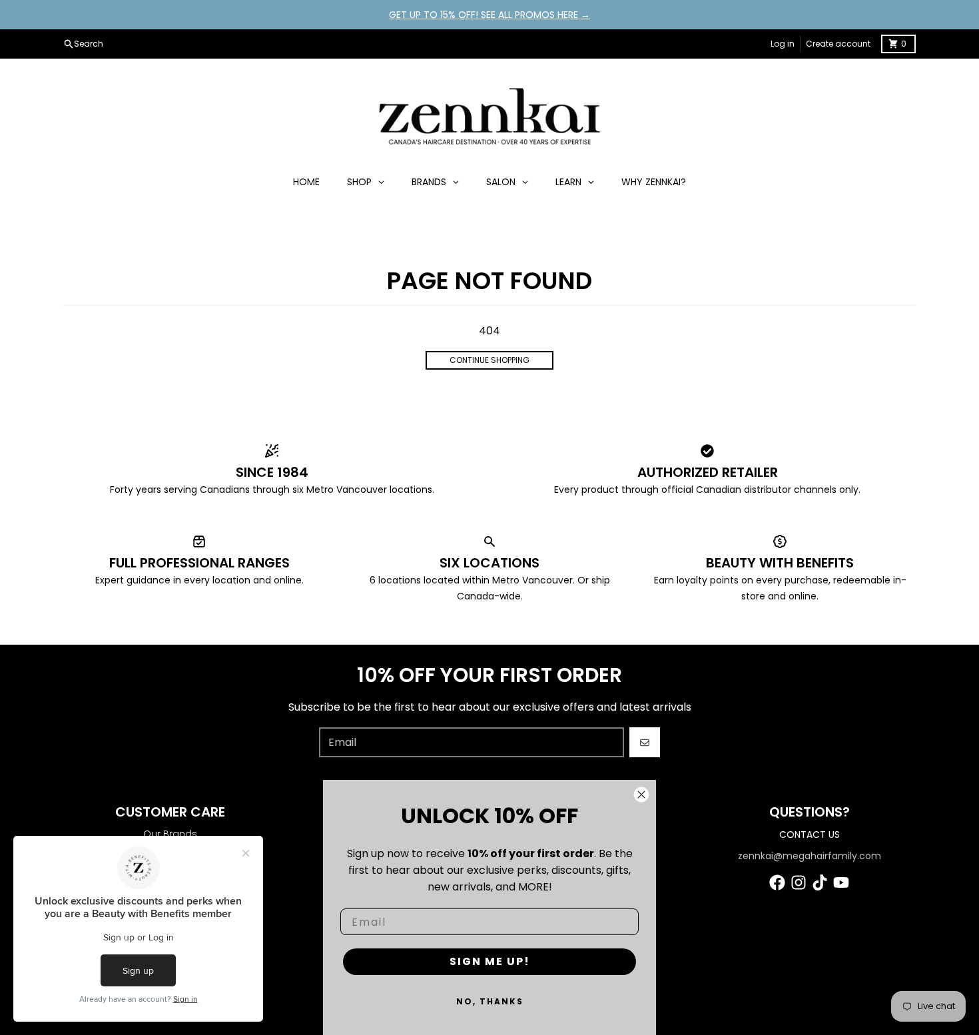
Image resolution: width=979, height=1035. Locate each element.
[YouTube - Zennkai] (841, 882)
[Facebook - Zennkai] (777, 882)
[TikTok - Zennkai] (820, 882)
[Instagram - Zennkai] (799, 882)
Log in (783, 43)
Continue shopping (489, 360)
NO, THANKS (489, 1001)
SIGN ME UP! (490, 961)
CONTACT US (809, 834)
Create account (838, 43)
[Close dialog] (641, 795)
